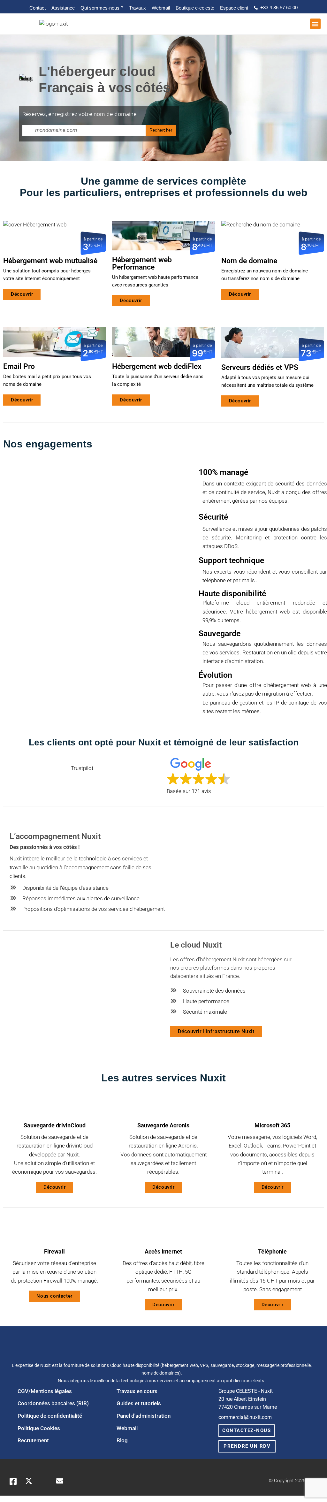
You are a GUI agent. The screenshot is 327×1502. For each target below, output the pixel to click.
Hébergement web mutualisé (50, 260)
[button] (315, 24)
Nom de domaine (249, 260)
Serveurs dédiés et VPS (259, 367)
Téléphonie (272, 1251)
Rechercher (160, 130)
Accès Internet (163, 1251)
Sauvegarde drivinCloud (55, 1125)
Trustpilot (82, 768)
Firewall (54, 1251)
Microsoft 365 (272, 1125)
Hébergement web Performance (142, 263)
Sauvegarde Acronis (163, 1125)
